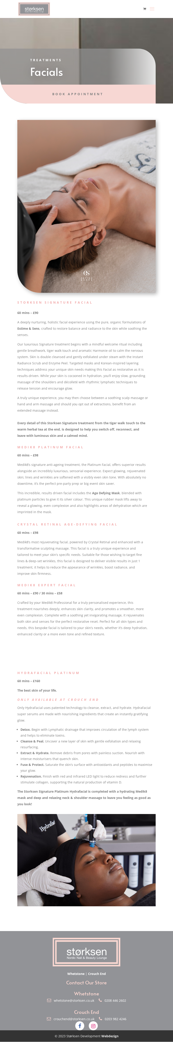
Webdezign (109, 1036)
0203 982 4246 (114, 1019)
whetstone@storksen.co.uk (73, 1000)
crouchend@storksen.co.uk (73, 1019)
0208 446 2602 (114, 1000)
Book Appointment (77, 94)
